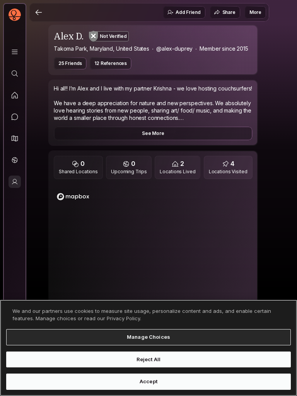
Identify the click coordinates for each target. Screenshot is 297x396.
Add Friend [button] (188, 12)
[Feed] (15, 95)
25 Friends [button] (70, 63)
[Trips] (15, 160)
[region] (153, 261)
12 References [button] (110, 63)
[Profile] (15, 182)
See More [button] (153, 133)
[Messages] (15, 117)
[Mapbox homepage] (73, 196)
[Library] (15, 52)
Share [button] (229, 12)
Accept (148, 381)
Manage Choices (148, 337)
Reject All (148, 359)
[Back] (38, 12)
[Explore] (15, 73)
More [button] (255, 12)
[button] (15, 138)
